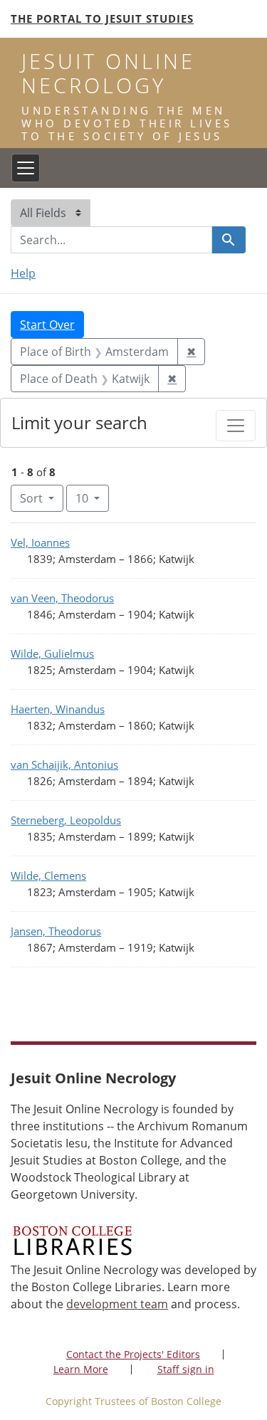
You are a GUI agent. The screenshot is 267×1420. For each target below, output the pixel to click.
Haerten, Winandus (58, 709)
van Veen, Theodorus (62, 598)
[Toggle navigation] (25, 168)
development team (117, 1304)
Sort (31, 498)
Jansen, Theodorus (56, 931)
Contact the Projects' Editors (133, 1354)
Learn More (80, 1369)
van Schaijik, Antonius (64, 764)
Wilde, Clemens (48, 875)
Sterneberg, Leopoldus (66, 820)
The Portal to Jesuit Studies (102, 18)
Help (23, 273)
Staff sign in (185, 1369)
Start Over (47, 324)
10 (92, 498)
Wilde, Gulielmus (52, 653)
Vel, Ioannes (40, 542)
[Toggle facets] (236, 425)
